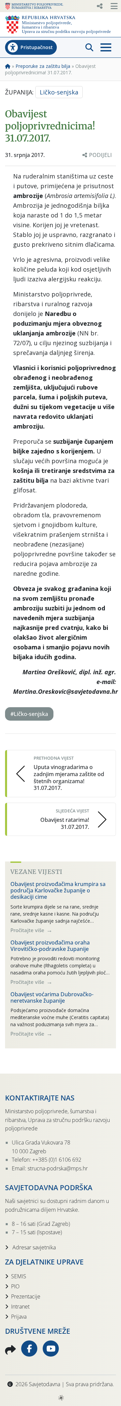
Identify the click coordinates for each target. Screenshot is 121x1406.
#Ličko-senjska (29, 714)
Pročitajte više (28, 930)
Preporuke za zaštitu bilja (42, 66)
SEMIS (18, 1276)
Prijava (19, 1316)
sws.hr (60, 1397)
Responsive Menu (99, 6)
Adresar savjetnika (33, 1247)
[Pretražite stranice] (89, 47)
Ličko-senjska (59, 92)
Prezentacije (25, 1296)
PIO (15, 1286)
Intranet (20, 1306)
